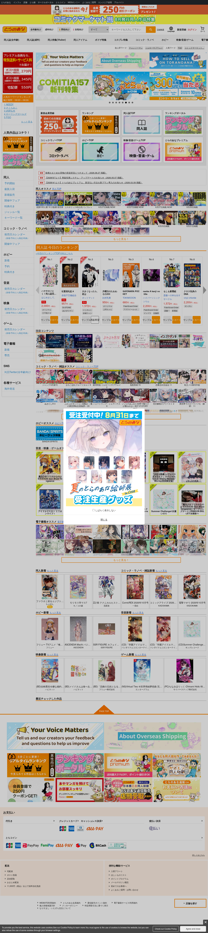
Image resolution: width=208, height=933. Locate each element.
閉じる (104, 519)
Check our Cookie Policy (166, 928)
